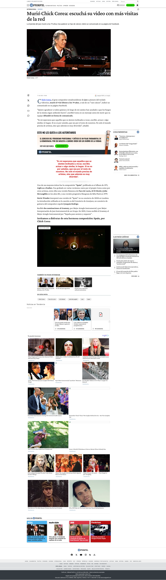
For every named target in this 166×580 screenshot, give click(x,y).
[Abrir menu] (28, 5)
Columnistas (120, 132)
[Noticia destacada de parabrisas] (101, 523)
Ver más (134, 276)
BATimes (96, 563)
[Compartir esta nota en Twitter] (28, 100)
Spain (88, 299)
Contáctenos (76, 568)
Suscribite (130, 5)
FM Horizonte (103, 563)
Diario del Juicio (137, 561)
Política (59, 5)
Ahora (26, 561)
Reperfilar (84, 561)
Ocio (74, 561)
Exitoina (121, 561)
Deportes (69, 561)
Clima (64, 561)
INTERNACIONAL (31, 9)
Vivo (131, 561)
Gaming (126, 561)
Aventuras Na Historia (79, 566)
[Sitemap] (94, 555)
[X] (76, 555)
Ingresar (122, 5)
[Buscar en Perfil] (137, 1)
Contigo (70, 566)
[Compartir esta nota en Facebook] (28, 95)
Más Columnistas (130, 175)
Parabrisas (83, 563)
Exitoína (108, 1)
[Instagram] (86, 555)
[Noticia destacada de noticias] (37, 523)
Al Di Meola (62, 299)
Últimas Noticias (50, 5)
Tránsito (107, 568)
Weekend (71, 563)
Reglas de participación (98, 568)
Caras (103, 1)
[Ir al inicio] (37, 5)
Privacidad (83, 568)
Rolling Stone (89, 566)
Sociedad (72, 5)
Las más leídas (121, 237)
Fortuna (77, 563)
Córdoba (78, 561)
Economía (45, 561)
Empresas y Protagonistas (101, 561)
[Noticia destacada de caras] (79, 523)
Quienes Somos (67, 568)
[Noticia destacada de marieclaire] (58, 523)
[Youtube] (81, 555)
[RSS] (90, 555)
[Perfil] (37, 518)
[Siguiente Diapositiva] (109, 321)
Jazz (82, 299)
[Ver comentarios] (138, 10)
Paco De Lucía (52, 299)
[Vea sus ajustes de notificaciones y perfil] (137, 5)
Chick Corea (46, 100)
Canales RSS (59, 568)
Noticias (98, 1)
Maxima (108, 566)
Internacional (58, 561)
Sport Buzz (97, 566)
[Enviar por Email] (28, 110)
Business (92, 1)
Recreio (103, 566)
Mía (92, 563)
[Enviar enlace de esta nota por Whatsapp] (28, 105)
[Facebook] (72, 555)
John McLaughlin (73, 299)
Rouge (88, 563)
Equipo (89, 568)
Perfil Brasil (115, 1)
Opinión (65, 5)
